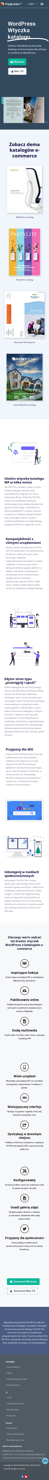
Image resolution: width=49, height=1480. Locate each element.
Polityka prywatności (15, 1404)
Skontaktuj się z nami (15, 1440)
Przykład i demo (13, 1385)
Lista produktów (13, 1367)
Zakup (9, 1373)
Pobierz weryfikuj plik (15, 1434)
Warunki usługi (13, 1410)
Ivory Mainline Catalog (24, 405)
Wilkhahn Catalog (24, 217)
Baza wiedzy (12, 1428)
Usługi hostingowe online (17, 1379)
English (31, 4)
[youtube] (26, 1476)
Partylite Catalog (24, 279)
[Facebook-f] (22, 1476)
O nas (9, 1397)
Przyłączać (11, 1416)
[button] (42, 4)
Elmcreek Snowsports (24, 342)
